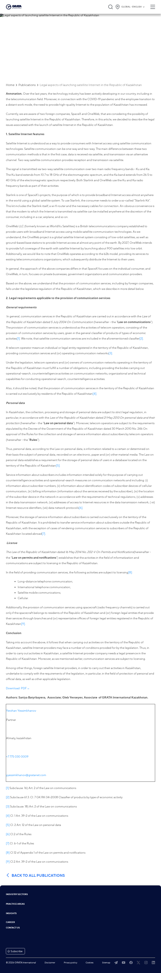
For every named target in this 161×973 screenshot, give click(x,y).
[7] (43, 533)
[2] (141, 338)
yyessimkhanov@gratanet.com (26, 775)
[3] (110, 353)
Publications (27, 85)
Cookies (89, 962)
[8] (130, 572)
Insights (11, 913)
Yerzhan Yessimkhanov (21, 710)
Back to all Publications (38, 875)
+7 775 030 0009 (17, 756)
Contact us (13, 928)
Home (10, 85)
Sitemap (106, 962)
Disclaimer (50, 962)
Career (10, 922)
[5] (58, 465)
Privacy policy (70, 962)
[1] (18, 338)
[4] (94, 393)
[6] (80, 508)
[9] (23, 624)
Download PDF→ (18, 688)
